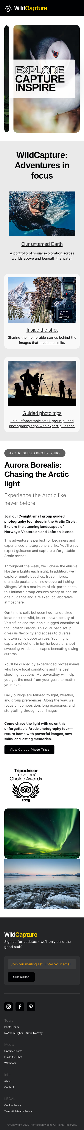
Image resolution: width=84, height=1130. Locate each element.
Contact (9, 1087)
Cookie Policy (12, 1105)
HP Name (8, 959)
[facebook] (20, 1006)
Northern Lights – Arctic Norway (23, 1033)
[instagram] (8, 1006)
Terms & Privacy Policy (18, 1111)
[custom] (31, 1006)
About (7, 1081)
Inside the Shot (13, 1057)
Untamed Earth (13, 1051)
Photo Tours (11, 1027)
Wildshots (10, 1063)
